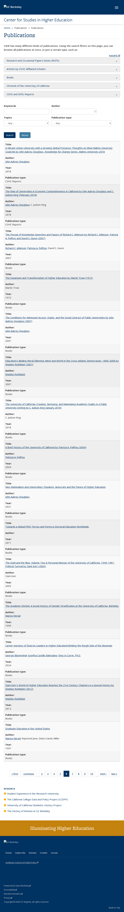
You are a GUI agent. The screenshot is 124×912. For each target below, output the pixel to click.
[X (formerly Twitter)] (6, 847)
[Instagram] (25, 847)
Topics (8, 117)
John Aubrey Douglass (17, 161)
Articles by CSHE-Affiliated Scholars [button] (26, 69)
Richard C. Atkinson (15, 248)
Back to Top (114, 907)
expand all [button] (114, 55)
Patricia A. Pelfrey (37, 248)
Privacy (8, 897)
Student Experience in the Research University (33, 793)
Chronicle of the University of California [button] (28, 85)
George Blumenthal (16, 655)
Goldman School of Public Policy (22, 862)
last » (115, 774)
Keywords (10, 105)
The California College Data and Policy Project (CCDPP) (37, 799)
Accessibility (10, 889)
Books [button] (10, 77)
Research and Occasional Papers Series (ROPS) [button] (33, 60)
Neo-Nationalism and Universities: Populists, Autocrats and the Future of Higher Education (55, 487)
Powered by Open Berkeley (17, 885)
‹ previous (29, 774)
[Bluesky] (32, 847)
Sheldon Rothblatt (15, 374)
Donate (32, 852)
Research (9, 788)
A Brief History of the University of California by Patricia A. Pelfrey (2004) (45, 447)
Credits (43, 852)
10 (92, 774)
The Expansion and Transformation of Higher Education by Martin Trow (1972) (49, 277)
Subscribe (20, 852)
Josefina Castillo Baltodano (42, 655)
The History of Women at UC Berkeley (28, 811)
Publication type (62, 117)
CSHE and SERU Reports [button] (20, 94)
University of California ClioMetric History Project (34, 805)
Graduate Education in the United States (27, 728)
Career (54, 852)
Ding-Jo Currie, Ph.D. (69, 655)
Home (7, 27)
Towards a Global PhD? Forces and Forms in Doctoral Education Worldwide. (47, 526)
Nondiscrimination (13, 893)
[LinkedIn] (13, 847)
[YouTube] (19, 847)
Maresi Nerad (13, 615)
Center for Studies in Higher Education (38, 20)
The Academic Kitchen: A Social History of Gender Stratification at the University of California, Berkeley (62, 605)
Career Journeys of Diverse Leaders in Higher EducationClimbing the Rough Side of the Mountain (58, 645)
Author (56, 105)
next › (104, 774)
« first (16, 774)
